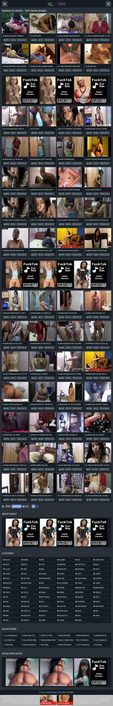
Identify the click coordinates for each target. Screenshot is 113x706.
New (9, 506)
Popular (17, 506)
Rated (26, 506)
